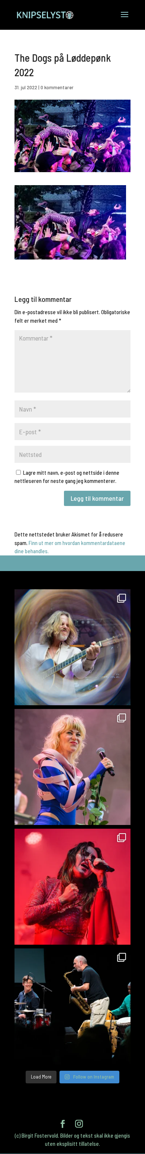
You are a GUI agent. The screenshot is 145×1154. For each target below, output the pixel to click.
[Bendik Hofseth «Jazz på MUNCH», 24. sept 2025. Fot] (72, 1006)
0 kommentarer (57, 87)
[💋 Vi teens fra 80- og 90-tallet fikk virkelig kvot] (72, 647)
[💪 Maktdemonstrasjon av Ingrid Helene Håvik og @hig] (72, 887)
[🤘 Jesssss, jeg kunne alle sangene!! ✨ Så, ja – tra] (72, 767)
